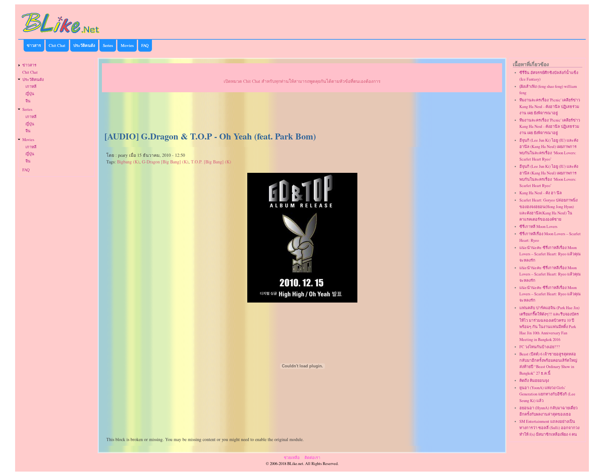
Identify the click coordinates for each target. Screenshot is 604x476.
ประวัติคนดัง (84, 45)
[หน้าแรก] (60, 34)
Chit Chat (57, 45)
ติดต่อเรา (312, 457)
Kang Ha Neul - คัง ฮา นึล (540, 193)
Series (108, 45)
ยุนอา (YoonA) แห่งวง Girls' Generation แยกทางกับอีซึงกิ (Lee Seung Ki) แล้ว (547, 394)
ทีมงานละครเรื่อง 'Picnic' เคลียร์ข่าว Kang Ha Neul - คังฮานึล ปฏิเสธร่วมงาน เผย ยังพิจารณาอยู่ (549, 106)
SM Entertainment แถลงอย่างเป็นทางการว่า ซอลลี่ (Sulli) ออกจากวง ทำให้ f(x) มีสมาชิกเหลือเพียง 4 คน (549, 428)
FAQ (144, 45)
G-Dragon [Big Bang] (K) (165, 162)
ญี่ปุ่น (29, 93)
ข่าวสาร (34, 45)
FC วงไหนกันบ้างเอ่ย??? (539, 346)
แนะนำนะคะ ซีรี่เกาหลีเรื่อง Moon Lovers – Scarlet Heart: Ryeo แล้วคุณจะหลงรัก (550, 254)
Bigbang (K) (128, 162)
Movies (127, 45)
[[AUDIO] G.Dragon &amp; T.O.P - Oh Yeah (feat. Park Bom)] (302, 300)
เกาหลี (30, 86)
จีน (28, 101)
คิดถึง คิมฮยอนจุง (534, 380)
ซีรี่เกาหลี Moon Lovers (538, 226)
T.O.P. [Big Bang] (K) (211, 162)
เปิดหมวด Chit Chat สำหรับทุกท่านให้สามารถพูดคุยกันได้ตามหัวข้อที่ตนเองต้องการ (302, 81)
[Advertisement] (302, 112)
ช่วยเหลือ (292, 457)
